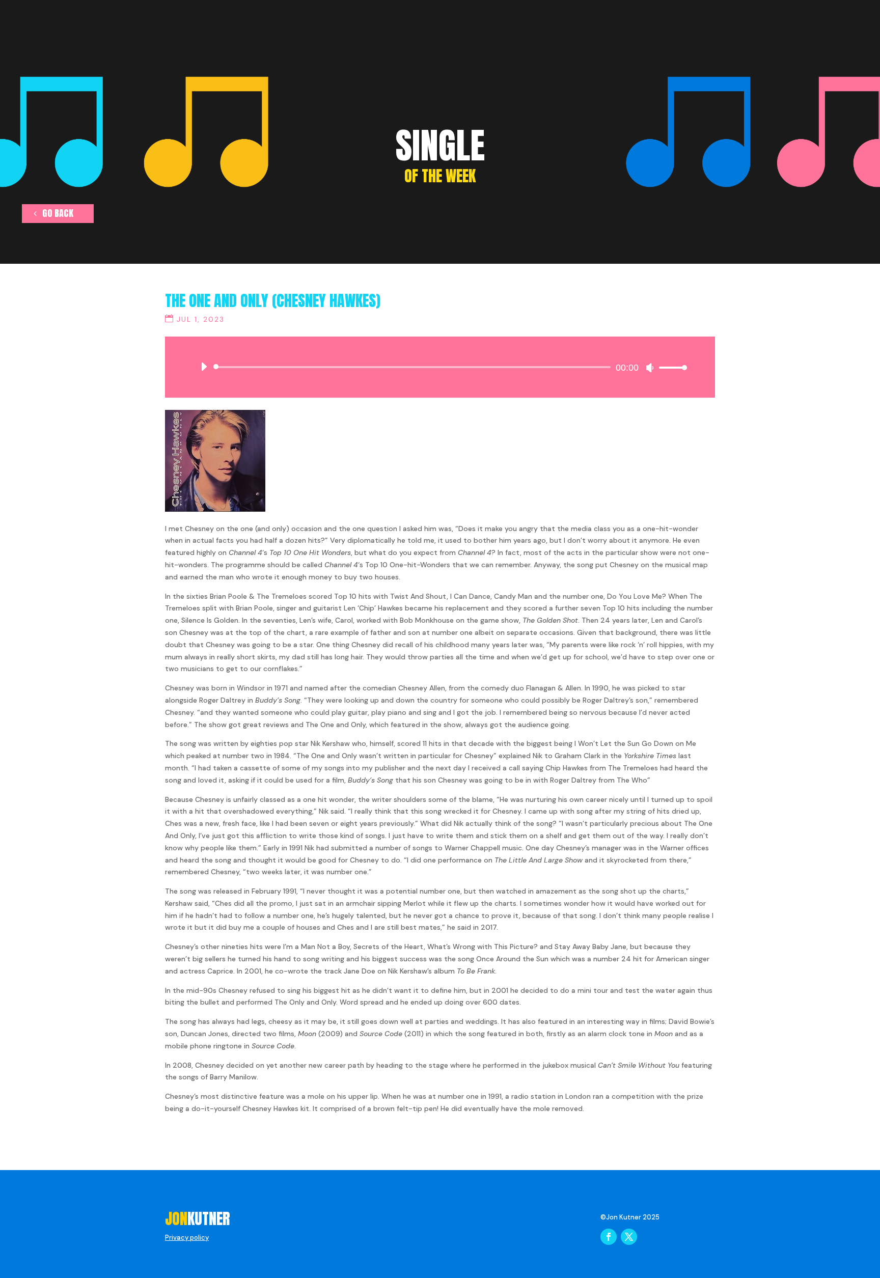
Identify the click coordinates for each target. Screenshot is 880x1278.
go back (57, 213)
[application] (440, 367)
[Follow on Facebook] (608, 1237)
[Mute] (649, 367)
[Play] (204, 366)
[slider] (670, 367)
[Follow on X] (629, 1237)
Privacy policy (187, 1237)
